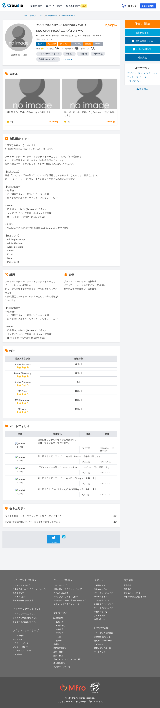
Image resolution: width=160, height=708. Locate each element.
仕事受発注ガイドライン (104, 604)
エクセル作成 (18, 636)
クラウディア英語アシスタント (26, 622)
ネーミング (17, 639)
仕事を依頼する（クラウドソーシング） (30, 589)
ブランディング (134, 80)
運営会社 (127, 585)
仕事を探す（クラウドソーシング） (68, 589)
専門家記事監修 (60, 648)
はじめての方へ (100, 589)
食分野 (59, 641)
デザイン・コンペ (20, 647)
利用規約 (127, 589)
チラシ (130, 77)
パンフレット (150, 73)
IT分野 (58, 637)
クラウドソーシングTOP (32, 16)
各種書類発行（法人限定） (24, 600)
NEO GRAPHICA (68, 16)
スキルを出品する (60, 593)
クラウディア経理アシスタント (26, 618)
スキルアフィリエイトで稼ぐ (65, 597)
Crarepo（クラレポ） (103, 637)
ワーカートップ (60, 585)
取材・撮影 (58, 652)
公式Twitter (98, 644)
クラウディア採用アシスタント (66, 604)
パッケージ (141, 77)
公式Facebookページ (103, 641)
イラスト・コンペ (20, 643)
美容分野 (59, 633)
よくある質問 (99, 615)
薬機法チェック (60, 644)
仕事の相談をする (144, 40)
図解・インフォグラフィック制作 (67, 659)
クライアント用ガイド (103, 593)
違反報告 (143, 89)
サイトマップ (99, 652)
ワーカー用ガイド (101, 597)
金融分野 (59, 629)
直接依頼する (142, 32)
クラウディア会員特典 (103, 633)
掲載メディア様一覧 (102, 648)
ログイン (132, 6)
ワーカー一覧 (52, 16)
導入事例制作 (59, 663)
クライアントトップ (21, 585)
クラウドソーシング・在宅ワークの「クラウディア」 (80, 701)
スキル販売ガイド (101, 600)
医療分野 (59, 622)
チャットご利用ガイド (103, 608)
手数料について (100, 612)
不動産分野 (60, 625)
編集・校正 (58, 656)
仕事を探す (37, 6)
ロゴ (140, 73)
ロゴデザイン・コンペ (22, 651)
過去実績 (142, 57)
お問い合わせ (99, 619)
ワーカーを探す (55, 6)
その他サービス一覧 (61, 667)
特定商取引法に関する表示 (135, 597)
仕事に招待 (142, 24)
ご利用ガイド (99, 585)
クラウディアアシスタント (24, 614)
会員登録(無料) (148, 6)
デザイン (131, 73)
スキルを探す (77, 6)
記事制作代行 (59, 618)
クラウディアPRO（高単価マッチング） (70, 600)
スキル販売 (17, 654)
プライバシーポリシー (133, 593)
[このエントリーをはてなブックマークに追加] (68, 536)
